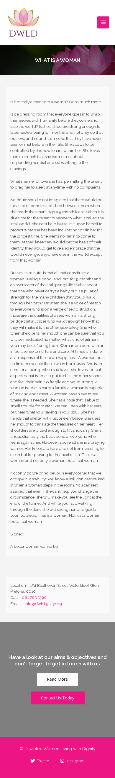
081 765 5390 (34, 597)
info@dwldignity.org (43, 603)
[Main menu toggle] (103, 22)
